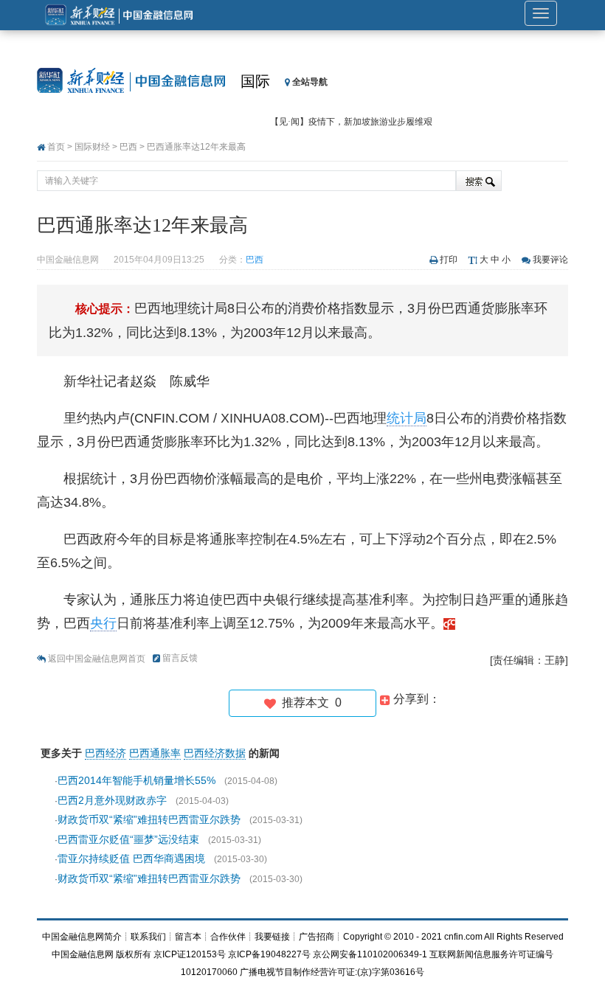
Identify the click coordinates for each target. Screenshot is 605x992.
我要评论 (550, 259)
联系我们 (148, 937)
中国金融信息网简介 (82, 937)
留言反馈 (180, 658)
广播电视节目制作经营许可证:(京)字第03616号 (332, 972)
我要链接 (272, 937)
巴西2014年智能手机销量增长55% (136, 780)
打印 (448, 259)
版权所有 (133, 954)
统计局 (406, 418)
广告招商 (316, 937)
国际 (255, 81)
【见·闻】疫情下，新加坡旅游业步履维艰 (351, 122)
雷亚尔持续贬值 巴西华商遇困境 (131, 858)
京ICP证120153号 (189, 954)
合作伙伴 (228, 937)
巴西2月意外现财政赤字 (112, 800)
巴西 (128, 147)
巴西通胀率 (155, 753)
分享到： (415, 699)
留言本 (188, 937)
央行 (103, 623)
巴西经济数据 (215, 753)
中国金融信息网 (83, 954)
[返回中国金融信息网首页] (449, 623)
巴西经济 (105, 753)
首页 (56, 147)
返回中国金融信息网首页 (96, 658)
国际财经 (92, 147)
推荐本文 (309, 702)
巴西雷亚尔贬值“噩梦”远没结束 (128, 839)
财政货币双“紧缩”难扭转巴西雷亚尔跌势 (149, 819)
